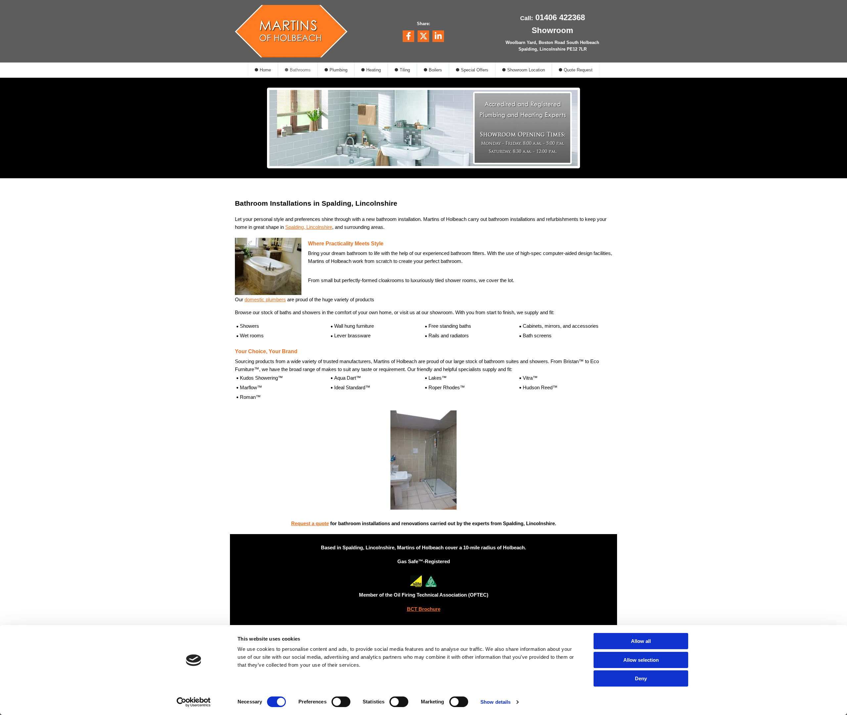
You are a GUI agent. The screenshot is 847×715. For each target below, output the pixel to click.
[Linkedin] (438, 36)
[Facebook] (408, 36)
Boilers (435, 69)
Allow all (641, 641)
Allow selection (641, 660)
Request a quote (310, 523)
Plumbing (338, 69)
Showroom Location (526, 69)
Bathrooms (300, 69)
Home (265, 69)
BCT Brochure (423, 609)
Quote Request (578, 69)
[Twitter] (423, 36)
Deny (641, 678)
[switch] (341, 701)
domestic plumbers (265, 299)
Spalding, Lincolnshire (308, 227)
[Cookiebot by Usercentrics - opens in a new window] (194, 702)
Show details (495, 702)
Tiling (405, 69)
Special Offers (474, 69)
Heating (373, 69)
